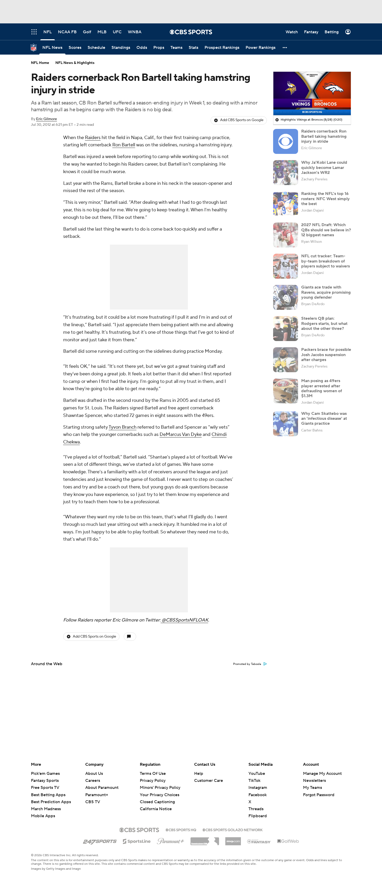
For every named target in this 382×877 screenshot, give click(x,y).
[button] (285, 47)
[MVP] (233, 839)
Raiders (93, 138)
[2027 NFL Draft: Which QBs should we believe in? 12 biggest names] (285, 234)
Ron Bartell (123, 145)
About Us (94, 773)
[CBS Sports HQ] (181, 829)
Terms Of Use (153, 773)
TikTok (254, 780)
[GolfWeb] (288, 841)
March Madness (46, 808)
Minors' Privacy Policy (160, 787)
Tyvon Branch (122, 427)
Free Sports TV (45, 787)
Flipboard (257, 816)
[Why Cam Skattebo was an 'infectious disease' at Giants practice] (285, 423)
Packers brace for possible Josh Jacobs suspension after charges (326, 354)
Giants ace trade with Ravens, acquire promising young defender (326, 292)
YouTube (256, 773)
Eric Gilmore (46, 119)
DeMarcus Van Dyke (181, 434)
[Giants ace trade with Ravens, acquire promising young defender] (285, 297)
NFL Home (40, 63)
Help (198, 773)
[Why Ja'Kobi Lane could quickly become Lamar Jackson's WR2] (285, 172)
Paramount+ (96, 794)
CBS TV (92, 801)
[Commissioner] (204, 839)
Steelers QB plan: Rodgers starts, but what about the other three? (324, 323)
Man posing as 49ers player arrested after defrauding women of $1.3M (321, 388)
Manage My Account (322, 773)
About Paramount (101, 787)
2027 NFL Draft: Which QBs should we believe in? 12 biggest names (326, 229)
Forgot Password (318, 794)
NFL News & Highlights (75, 63)
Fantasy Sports (45, 780)
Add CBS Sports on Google (242, 120)
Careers (92, 780)
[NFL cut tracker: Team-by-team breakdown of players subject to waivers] (285, 266)
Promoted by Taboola (247, 664)
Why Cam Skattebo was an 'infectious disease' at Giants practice (324, 418)
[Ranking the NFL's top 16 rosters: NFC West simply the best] (285, 203)
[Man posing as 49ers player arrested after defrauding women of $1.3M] (285, 390)
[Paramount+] (170, 840)
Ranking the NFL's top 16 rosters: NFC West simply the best (325, 198)
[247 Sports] (100, 840)
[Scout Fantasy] (259, 841)
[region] (312, 93)
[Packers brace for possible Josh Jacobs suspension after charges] (285, 359)
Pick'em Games (45, 773)
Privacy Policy (153, 780)
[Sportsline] (137, 840)
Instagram (257, 787)
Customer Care (208, 780)
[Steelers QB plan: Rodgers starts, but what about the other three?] (285, 328)
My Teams (312, 787)
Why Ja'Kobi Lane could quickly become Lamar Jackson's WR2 (324, 167)
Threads (256, 808)
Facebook (257, 794)
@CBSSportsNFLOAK (184, 620)
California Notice (156, 804)
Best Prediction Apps (51, 801)
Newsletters (314, 780)
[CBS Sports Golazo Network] (232, 829)
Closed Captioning (157, 797)
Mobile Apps (43, 816)
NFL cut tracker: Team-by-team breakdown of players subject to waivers (325, 261)
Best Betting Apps (48, 794)
